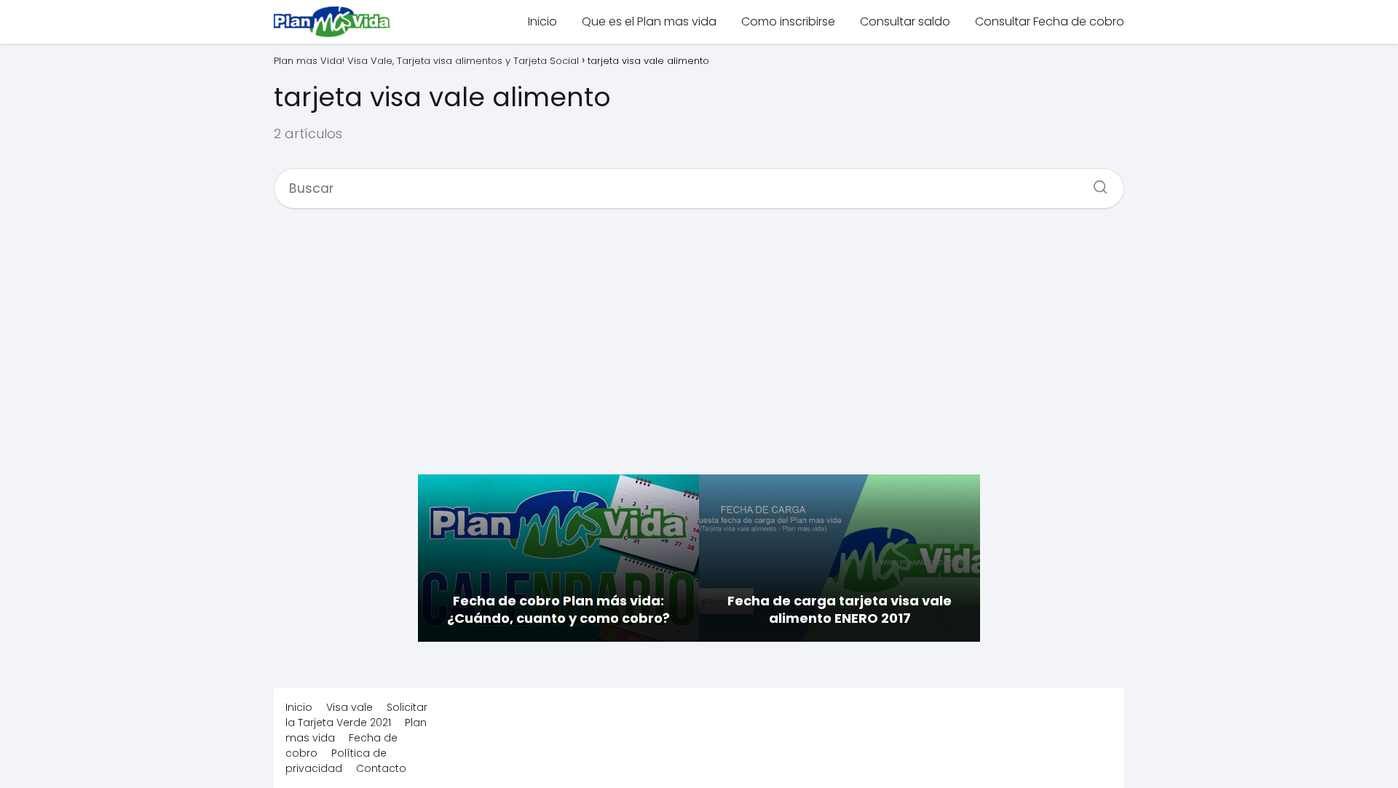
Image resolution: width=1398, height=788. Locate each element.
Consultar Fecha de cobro (1049, 21)
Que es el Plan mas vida (649, 21)
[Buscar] (1095, 182)
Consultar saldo (905, 21)
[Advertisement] (699, 349)
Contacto (381, 768)
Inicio (542, 21)
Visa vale (349, 707)
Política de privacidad (336, 761)
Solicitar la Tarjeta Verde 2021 (356, 715)
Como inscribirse (788, 21)
